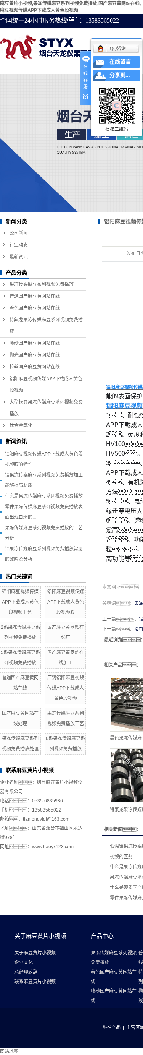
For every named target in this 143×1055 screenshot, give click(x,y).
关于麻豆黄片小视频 (35, 953)
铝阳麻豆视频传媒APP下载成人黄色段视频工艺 (20, 602)
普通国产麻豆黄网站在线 (35, 296)
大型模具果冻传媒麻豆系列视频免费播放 (46, 407)
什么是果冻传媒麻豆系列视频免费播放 (44, 496)
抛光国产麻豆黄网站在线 (35, 355)
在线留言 (120, 62)
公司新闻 (19, 233)
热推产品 (111, 1027)
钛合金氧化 (21, 425)
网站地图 (9, 1051)
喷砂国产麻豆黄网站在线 (35, 343)
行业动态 (19, 245)
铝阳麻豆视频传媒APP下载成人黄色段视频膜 (65, 602)
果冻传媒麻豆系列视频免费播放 (42, 284)
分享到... (119, 75)
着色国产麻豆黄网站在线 (35, 308)
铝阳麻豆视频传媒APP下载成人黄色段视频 (46, 384)
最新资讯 (19, 257)
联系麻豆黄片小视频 (35, 981)
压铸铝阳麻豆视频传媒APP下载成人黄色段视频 (65, 688)
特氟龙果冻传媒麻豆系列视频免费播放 (46, 325)
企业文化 (23, 962)
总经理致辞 (25, 972)
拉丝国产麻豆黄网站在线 (35, 367)
